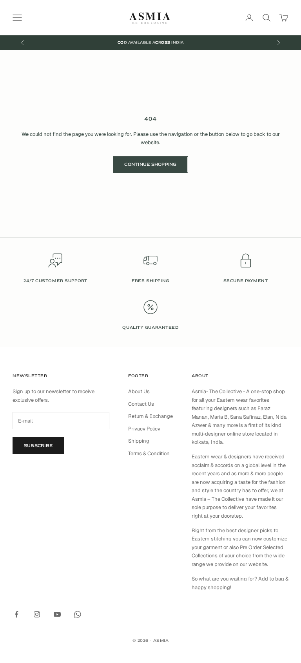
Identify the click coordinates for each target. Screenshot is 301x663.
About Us (139, 391)
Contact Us (141, 404)
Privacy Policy (144, 428)
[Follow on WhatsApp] (78, 614)
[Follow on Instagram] (37, 614)
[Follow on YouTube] (57, 614)
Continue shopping (150, 164)
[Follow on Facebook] (16, 614)
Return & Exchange (150, 416)
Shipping (138, 441)
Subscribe (38, 446)
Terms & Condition (149, 453)
